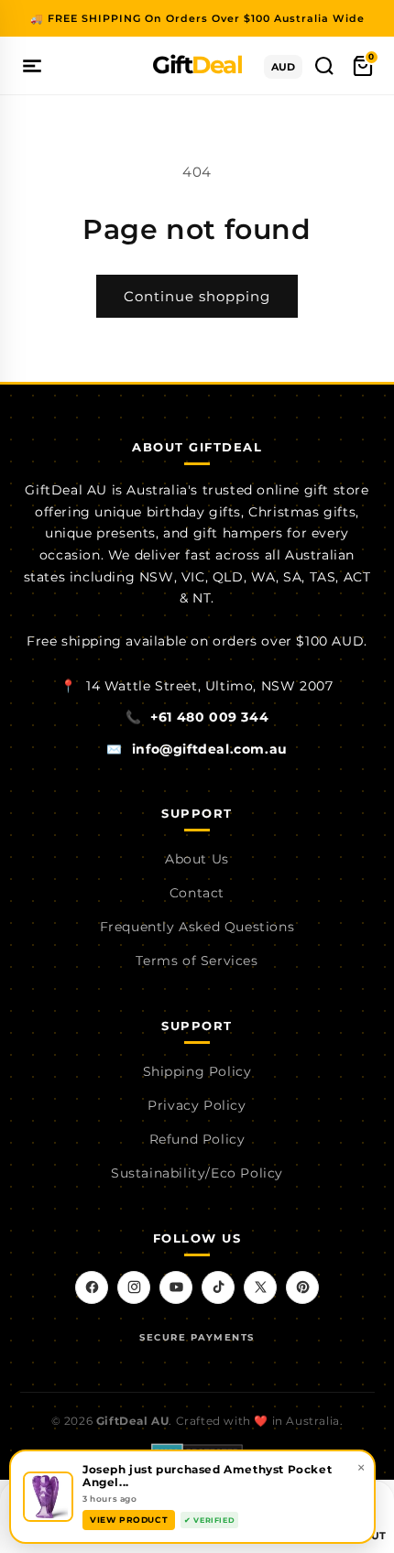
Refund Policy (197, 1139)
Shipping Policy (197, 1071)
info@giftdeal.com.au (210, 749)
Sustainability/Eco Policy (197, 1173)
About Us (197, 859)
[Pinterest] (302, 1287)
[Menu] (32, 66)
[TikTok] (218, 1287)
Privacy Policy (197, 1105)
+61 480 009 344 (209, 717)
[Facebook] (91, 1287)
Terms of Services (196, 960)
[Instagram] (133, 1287)
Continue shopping (197, 296)
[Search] (324, 65)
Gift (197, 65)
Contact (197, 892)
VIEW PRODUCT (129, 1520)
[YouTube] (175, 1287)
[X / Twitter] (260, 1287)
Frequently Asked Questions (197, 926)
